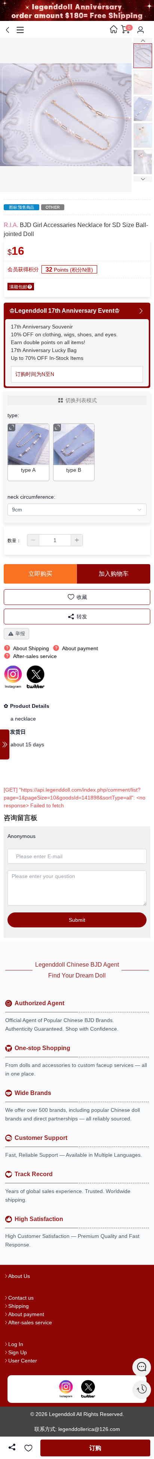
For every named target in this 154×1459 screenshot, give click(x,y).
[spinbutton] (55, 540)
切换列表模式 (81, 400)
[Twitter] (88, 1389)
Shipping (18, 1306)
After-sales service (30, 1322)
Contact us (21, 1298)
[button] (33, 540)
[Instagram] (66, 1389)
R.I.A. (11, 225)
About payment (26, 1314)
